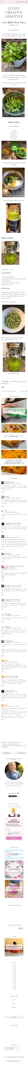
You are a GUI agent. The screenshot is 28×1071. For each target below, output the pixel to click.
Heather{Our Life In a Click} (13, 523)
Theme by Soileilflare (14, 1061)
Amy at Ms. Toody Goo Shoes (13, 585)
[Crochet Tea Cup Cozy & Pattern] (14, 897)
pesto (2, 391)
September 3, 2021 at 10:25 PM (9, 569)
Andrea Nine (8, 553)
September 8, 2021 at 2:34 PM (12, 601)
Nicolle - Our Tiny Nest (11, 676)
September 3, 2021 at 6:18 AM (12, 555)
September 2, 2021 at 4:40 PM (12, 524)
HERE (6, 381)
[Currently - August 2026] (14, 878)
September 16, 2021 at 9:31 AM (12, 642)
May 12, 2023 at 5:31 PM (11, 661)
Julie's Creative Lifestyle (14, 12)
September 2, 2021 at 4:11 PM (12, 512)
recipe (14, 391)
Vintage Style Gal (9, 690)
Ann (6, 536)
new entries (6, 753)
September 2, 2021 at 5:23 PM (12, 537)
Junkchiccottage (9, 482)
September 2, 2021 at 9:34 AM (12, 483)
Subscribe (14, 838)
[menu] (2, 2)
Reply (2, 491)
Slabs (6, 660)
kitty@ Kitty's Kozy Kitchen (13, 599)
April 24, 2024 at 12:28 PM (12, 706)
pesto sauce (8, 391)
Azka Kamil (8, 614)
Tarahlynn (7, 626)
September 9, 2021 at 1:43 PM (12, 615)
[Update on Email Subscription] (14, 859)
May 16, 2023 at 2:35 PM (11, 692)
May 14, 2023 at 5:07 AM (11, 677)
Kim (6, 510)
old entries (21, 753)
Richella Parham (9, 641)
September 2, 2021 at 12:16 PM (12, 497)
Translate (16, 1049)
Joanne (7, 496)
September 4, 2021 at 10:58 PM (13, 587)
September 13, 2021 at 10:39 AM (13, 628)
